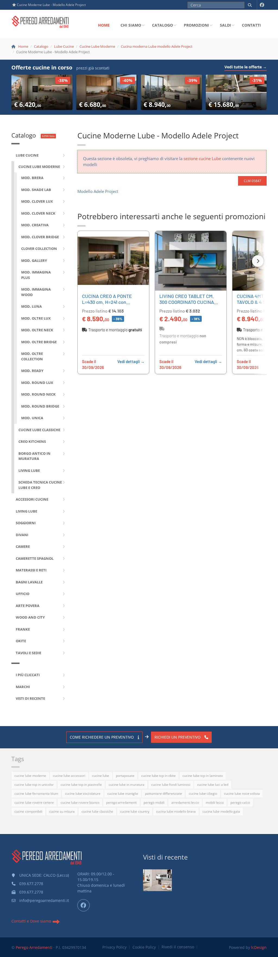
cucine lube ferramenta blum (36, 793)
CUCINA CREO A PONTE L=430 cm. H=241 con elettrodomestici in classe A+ (110, 305)
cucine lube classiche (97, 811)
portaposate (125, 775)
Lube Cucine (64, 46)
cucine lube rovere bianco (80, 802)
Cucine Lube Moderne (97, 46)
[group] (172, 303)
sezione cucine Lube (202, 158)
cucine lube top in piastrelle (81, 784)
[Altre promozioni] (258, 261)
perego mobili (154, 802)
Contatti (251, 25)
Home (104, 25)
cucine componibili (28, 811)
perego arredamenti (121, 802)
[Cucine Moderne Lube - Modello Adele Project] (157, 880)
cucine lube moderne (30, 775)
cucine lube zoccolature (82, 793)
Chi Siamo (131, 25)
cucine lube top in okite (158, 775)
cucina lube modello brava (176, 811)
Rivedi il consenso (178, 947)
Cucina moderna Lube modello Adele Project (156, 46)
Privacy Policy (114, 947)
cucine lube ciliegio (203, 793)
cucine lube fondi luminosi (170, 784)
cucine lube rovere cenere (34, 802)
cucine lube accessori (69, 775)
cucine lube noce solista (242, 793)
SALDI (225, 25)
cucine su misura (62, 811)
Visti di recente (165, 857)
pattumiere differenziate (163, 793)
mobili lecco (215, 802)
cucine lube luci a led (212, 784)
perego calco (240, 802)
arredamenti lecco (185, 802)
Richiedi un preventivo (178, 737)
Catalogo (162, 25)
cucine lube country (134, 811)
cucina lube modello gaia (221, 811)
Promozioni (196, 25)
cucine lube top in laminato (202, 775)
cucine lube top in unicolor (34, 784)
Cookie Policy (144, 947)
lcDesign (259, 947)
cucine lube (100, 775)
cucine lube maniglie (122, 793)
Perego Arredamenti (34, 947)
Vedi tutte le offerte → (246, 66)
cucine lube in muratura (126, 784)
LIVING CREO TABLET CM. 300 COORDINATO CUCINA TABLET (186, 302)
